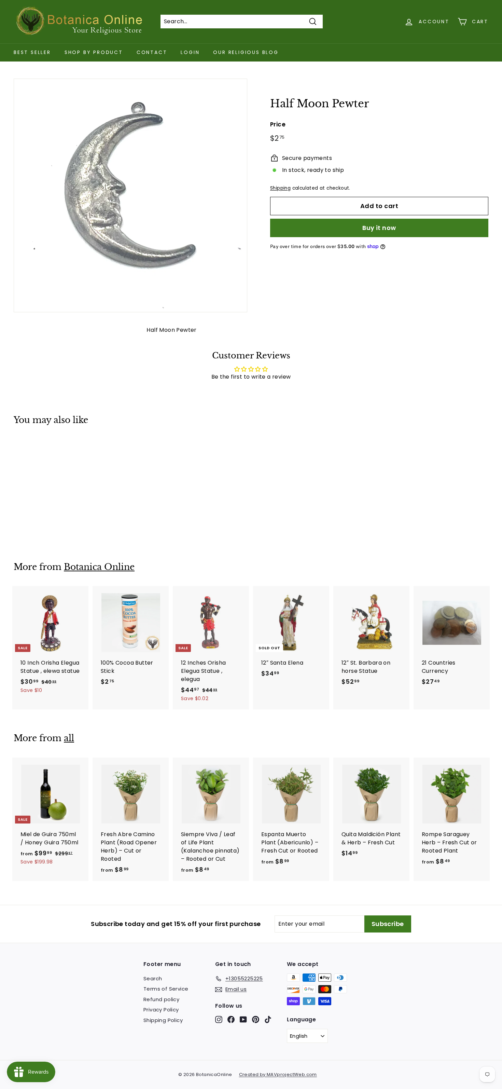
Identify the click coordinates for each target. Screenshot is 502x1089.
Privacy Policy (161, 1009)
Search (152, 978)
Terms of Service (165, 988)
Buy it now (379, 227)
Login (190, 52)
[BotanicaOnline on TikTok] (267, 1019)
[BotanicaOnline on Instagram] (218, 1019)
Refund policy (161, 999)
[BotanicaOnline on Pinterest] (255, 1019)
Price (277, 124)
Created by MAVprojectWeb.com (278, 1074)
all (69, 738)
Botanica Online (99, 567)
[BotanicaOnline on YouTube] (243, 1019)
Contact (152, 52)
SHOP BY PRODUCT (94, 52)
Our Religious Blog (245, 52)
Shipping (280, 188)
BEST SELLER (32, 52)
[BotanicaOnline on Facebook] (231, 1019)
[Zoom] (130, 195)
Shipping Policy (163, 1020)
